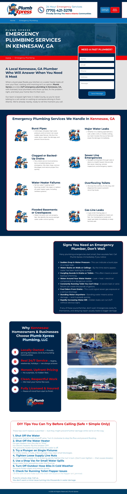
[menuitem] (12, 20)
